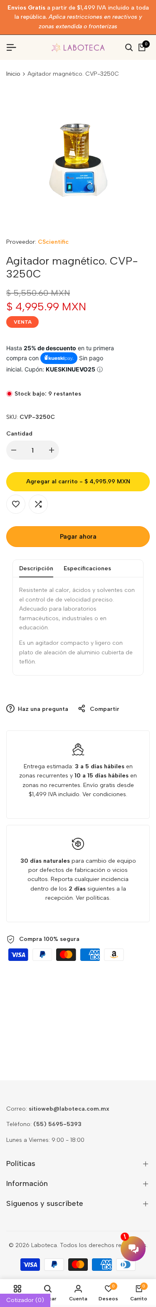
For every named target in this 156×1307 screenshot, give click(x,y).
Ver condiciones (104, 794)
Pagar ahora (78, 536)
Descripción (36, 568)
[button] (15, 504)
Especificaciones (87, 568)
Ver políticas (92, 897)
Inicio (13, 73)
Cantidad (19, 433)
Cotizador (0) (25, 1300)
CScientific (53, 241)
